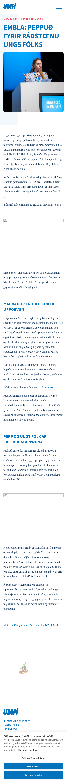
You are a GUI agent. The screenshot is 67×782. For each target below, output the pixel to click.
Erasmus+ (47, 387)
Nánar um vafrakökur (28, 750)
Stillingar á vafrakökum (33, 758)
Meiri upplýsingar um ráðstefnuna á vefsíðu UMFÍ (30, 625)
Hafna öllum (33, 766)
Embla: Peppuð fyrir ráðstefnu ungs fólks (31, 36)
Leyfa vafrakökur (33, 775)
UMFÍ (9, 6)
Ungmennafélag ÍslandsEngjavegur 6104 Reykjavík (16, 725)
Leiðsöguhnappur (59, 7)
